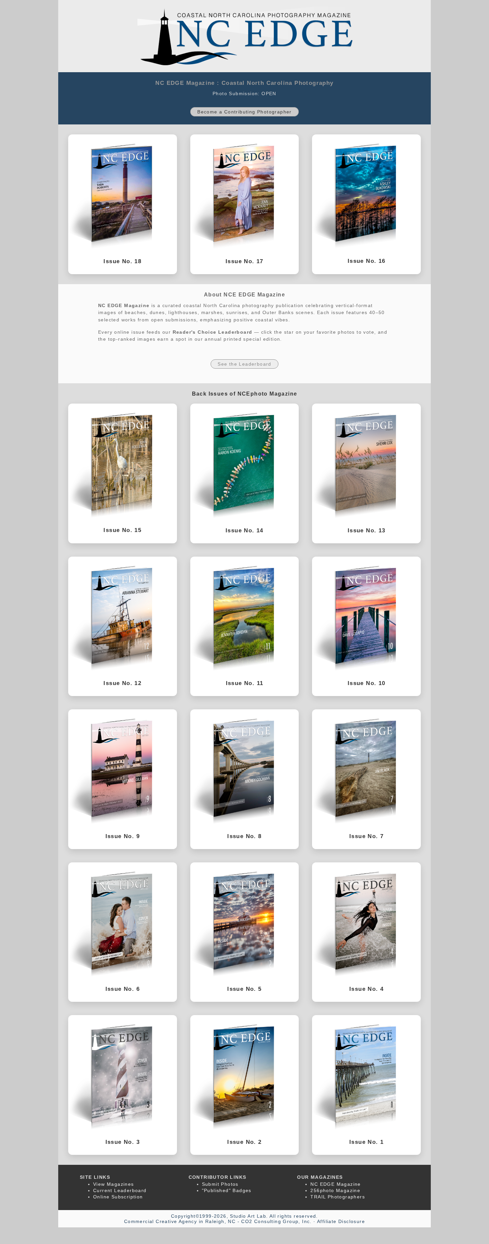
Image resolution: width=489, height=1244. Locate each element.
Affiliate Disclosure (341, 1221)
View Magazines (113, 1184)
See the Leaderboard (244, 364)
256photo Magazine (335, 1190)
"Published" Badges (226, 1190)
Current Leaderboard (120, 1190)
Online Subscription (118, 1196)
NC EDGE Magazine (335, 1184)
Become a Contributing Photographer (244, 111)
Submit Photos (220, 1184)
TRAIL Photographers (337, 1196)
